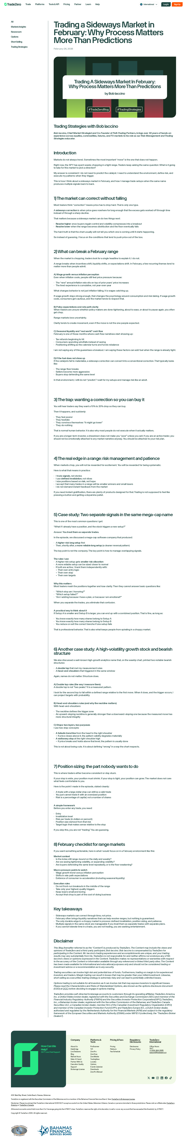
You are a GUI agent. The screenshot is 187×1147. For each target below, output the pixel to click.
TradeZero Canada (27, 1105)
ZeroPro (93, 1052)
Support (74, 1067)
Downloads (94, 1069)
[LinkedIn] (161, 1078)
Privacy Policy (135, 1049)
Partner (77, 4)
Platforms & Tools (95, 1041)
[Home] (12, 4)
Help (97, 4)
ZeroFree (93, 1054)
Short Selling (16, 42)
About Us (74, 1046)
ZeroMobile (94, 1057)
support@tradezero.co (157, 1052)
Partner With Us (76, 1062)
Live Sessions (76, 1052)
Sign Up (177, 4)
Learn (88, 4)
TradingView (94, 1059)
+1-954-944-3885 (156, 1050)
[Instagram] (157, 1078)
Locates (93, 1062)
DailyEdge (74, 1049)
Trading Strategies (19, 47)
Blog (72, 1054)
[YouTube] (153, 1078)
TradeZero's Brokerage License (123, 1099)
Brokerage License (77, 1069)
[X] (148, 1078)
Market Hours (76, 1057)
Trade (28, 4)
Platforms (39, 4)
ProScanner (94, 1046)
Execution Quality (77, 1064)
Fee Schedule (115, 1052)
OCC (65, 988)
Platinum (113, 1049)
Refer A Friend (76, 1059)
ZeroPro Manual (96, 1072)
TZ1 (91, 1049)
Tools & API (54, 4)
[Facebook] (166, 1078)
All (12, 22)
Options (14, 37)
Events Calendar (96, 1067)
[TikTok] (170, 1078)
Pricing (66, 4)
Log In (166, 4)
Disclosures (134, 1046)
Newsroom (16, 32)
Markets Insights (18, 27)
